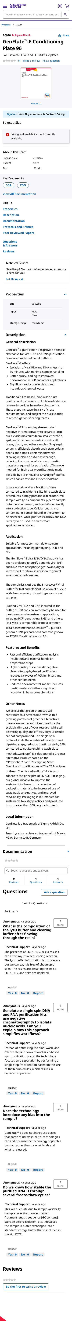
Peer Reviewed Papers (18, 233)
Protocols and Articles (18, 227)
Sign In (11, 114)
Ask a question (51, 60)
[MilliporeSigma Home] (18, 6)
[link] (11, 860)
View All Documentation (19, 194)
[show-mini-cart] (67, 6)
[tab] (8, 25)
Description (11, 215)
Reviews (9, 251)
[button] (60, 923)
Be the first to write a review (27, 1287)
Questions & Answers (10, 243)
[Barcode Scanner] (60, 6)
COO (23, 185)
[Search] (65, 14)
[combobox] (36, 14)
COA (9, 185)
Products (5, 24)
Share (65, 35)
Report (38, 993)
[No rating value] (10, 60)
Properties (10, 209)
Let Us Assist (14, 279)
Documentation (14, 221)
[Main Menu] (5, 6)
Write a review (31, 60)
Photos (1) (36, 103)
